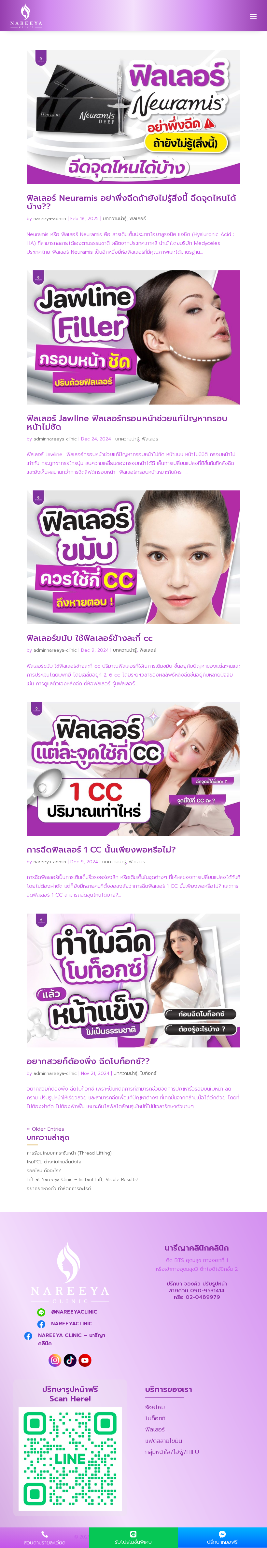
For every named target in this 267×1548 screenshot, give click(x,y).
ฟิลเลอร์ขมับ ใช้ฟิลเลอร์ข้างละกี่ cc (90, 638)
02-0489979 (203, 1297)
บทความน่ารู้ (115, 218)
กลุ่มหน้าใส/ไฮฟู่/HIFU (172, 1452)
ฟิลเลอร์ (138, 218)
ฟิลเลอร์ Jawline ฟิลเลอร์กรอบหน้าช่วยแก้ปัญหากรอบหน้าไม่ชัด (127, 422)
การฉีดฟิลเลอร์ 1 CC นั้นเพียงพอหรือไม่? (101, 849)
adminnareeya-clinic (55, 439)
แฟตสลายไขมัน (163, 1440)
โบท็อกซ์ (148, 1073)
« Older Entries (45, 1129)
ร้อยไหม (155, 1407)
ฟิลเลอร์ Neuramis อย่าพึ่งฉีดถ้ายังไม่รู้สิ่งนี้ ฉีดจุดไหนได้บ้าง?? (131, 202)
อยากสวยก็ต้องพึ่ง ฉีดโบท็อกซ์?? (88, 1061)
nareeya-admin (50, 218)
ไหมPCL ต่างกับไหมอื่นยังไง (54, 1161)
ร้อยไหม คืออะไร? (44, 1170)
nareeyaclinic (71, 1324)
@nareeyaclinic (74, 1312)
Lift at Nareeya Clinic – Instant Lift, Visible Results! (82, 1179)
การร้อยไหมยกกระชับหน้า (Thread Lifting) (69, 1153)
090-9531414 (207, 1291)
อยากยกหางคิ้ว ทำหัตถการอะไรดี (59, 1188)
